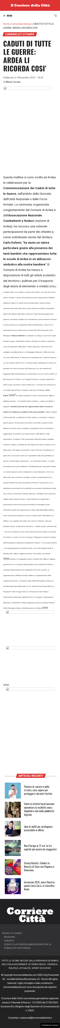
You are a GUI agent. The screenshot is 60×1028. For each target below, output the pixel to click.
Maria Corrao (13, 81)
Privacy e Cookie (12, 933)
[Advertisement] (30, 143)
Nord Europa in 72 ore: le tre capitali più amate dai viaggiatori (40, 847)
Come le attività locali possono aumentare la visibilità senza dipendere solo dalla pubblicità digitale (39, 809)
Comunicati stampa (21, 24)
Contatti (9, 941)
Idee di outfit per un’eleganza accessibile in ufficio (38, 828)
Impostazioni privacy (50, 1025)
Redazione (9, 937)
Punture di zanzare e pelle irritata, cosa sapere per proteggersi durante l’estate (38, 790)
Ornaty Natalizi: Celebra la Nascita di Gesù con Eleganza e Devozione (39, 866)
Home (6, 24)
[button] (55, 15)
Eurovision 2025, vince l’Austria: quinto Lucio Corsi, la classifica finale (39, 885)
